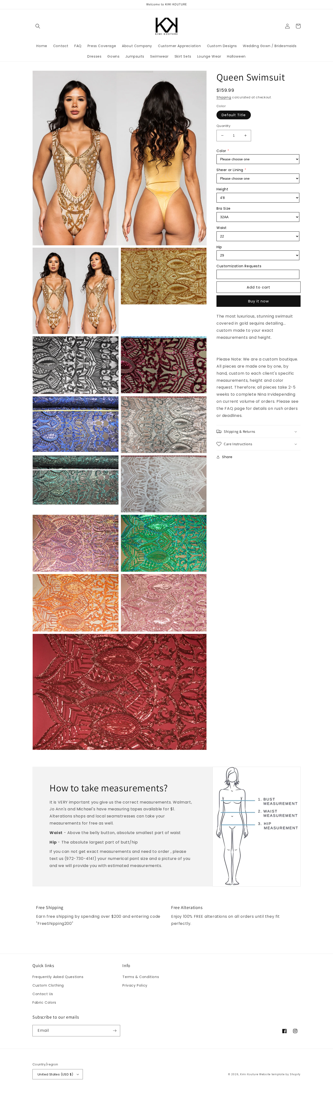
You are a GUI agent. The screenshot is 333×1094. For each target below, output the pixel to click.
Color (221, 150)
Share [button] (227, 456)
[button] (37, 26)
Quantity (223, 126)
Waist (221, 227)
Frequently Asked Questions (58, 976)
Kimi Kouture (249, 1074)
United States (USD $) (55, 1074)
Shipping (223, 97)
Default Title (234, 115)
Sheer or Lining (229, 169)
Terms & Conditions (140, 976)
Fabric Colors (44, 1002)
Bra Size (223, 208)
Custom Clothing (48, 985)
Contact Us (42, 993)
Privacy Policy (134, 985)
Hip (219, 246)
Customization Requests (238, 266)
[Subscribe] (114, 1030)
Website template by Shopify (280, 1074)
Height (222, 189)
